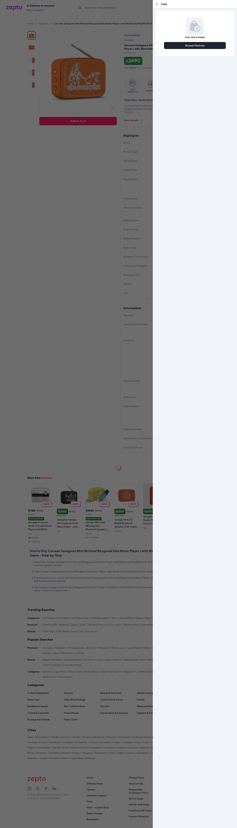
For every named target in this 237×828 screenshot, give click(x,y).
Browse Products (195, 45)
